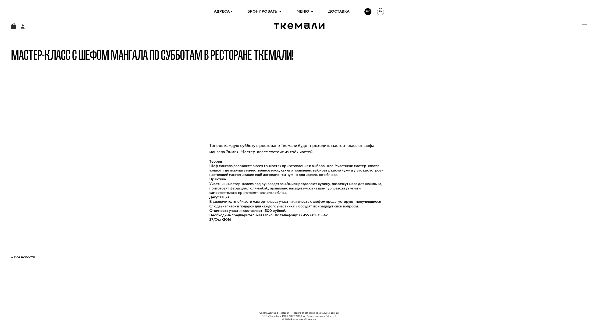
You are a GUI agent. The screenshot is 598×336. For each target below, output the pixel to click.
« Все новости (23, 257)
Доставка (338, 11)
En (380, 11)
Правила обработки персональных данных (315, 313)
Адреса (222, 11)
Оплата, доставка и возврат (274, 313)
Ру (368, 11)
